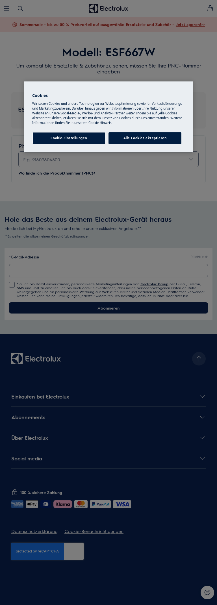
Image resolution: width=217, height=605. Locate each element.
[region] (108, 117)
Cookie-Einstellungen (69, 138)
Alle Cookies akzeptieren (145, 138)
